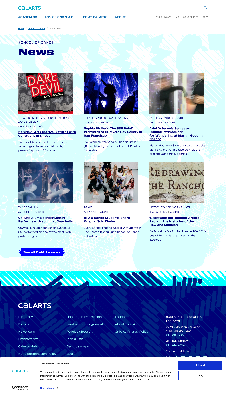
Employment (28, 339)
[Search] (205, 7)
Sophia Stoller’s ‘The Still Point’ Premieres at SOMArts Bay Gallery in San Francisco (113, 132)
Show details (47, 388)
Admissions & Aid (58, 17)
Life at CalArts (94, 17)
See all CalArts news (41, 252)
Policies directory (80, 332)
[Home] (29, 8)
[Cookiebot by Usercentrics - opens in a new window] (19, 388)
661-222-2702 (175, 345)
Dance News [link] (55, 28)
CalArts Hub (27, 346)
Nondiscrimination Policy (37, 354)
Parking (121, 317)
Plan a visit (75, 339)
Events (23, 324)
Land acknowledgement (85, 324)
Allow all (200, 365)
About (120, 17)
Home (21, 28)
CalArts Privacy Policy (131, 332)
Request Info (190, 17)
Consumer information (84, 317)
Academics (27, 17)
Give (176, 17)
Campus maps (78, 346)
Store (71, 354)
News (167, 17)
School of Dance (36, 28)
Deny (200, 375)
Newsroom (26, 332)
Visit (159, 17)
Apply (204, 17)
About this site (126, 324)
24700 (40, 126)
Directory (25, 317)
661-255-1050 (175, 335)
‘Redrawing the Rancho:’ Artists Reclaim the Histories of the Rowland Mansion (174, 222)
